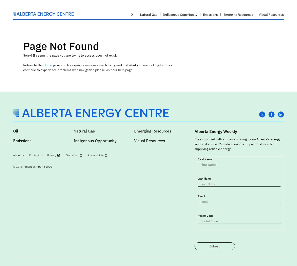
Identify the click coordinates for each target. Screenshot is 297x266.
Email (201, 196)
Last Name (205, 178)
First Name (205, 159)
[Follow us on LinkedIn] (281, 114)
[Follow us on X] (262, 114)
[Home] (43, 14)
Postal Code (205, 215)
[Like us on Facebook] (272, 114)
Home (47, 65)
